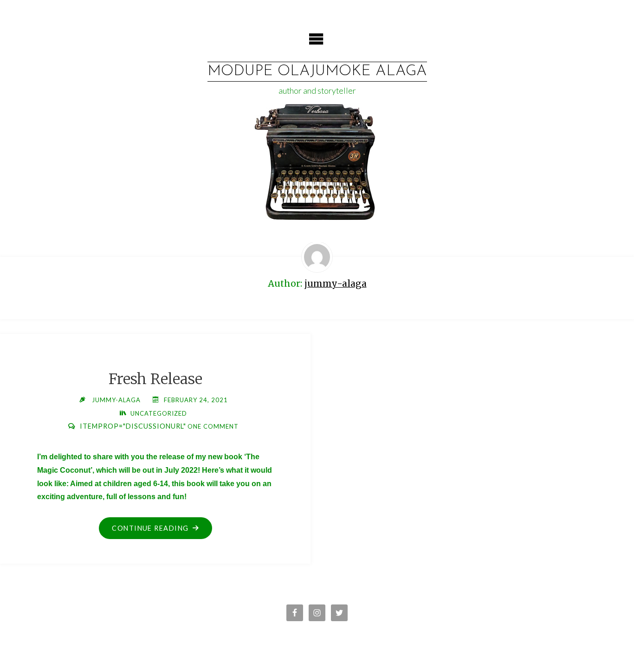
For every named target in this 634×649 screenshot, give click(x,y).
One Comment (213, 426)
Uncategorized (158, 413)
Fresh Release (155, 379)
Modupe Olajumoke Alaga (317, 71)
